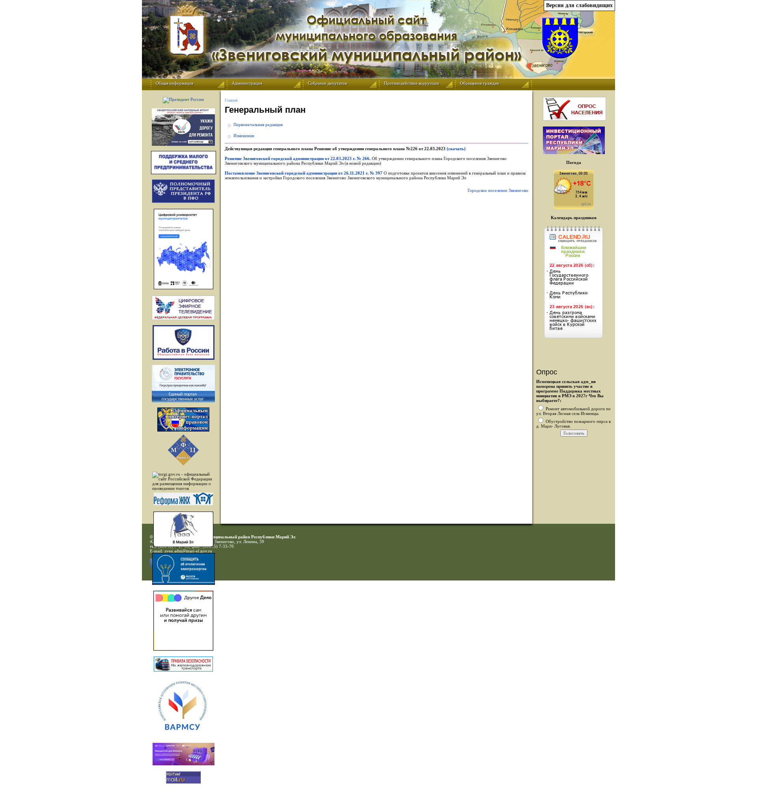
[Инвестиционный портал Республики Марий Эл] (574, 152)
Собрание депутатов (327, 83)
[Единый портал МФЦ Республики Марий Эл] (183, 464)
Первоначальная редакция (258, 124)
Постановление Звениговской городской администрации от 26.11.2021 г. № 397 (303, 173)
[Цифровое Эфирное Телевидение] (183, 308)
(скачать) (456, 148)
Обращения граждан (479, 83)
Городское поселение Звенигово (498, 190)
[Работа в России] (183, 342)
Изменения (243, 135)
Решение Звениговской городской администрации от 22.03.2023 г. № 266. (298, 158)
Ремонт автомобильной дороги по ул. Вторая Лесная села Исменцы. (573, 411)
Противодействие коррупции (411, 83)
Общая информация (174, 83)
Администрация (247, 83)
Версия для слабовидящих (579, 5)
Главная (231, 100)
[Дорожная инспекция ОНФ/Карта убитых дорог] (183, 127)
